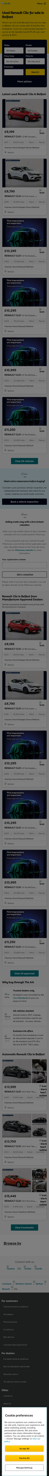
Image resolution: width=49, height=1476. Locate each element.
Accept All (24, 1448)
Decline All (24, 1458)
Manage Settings (24, 1468)
